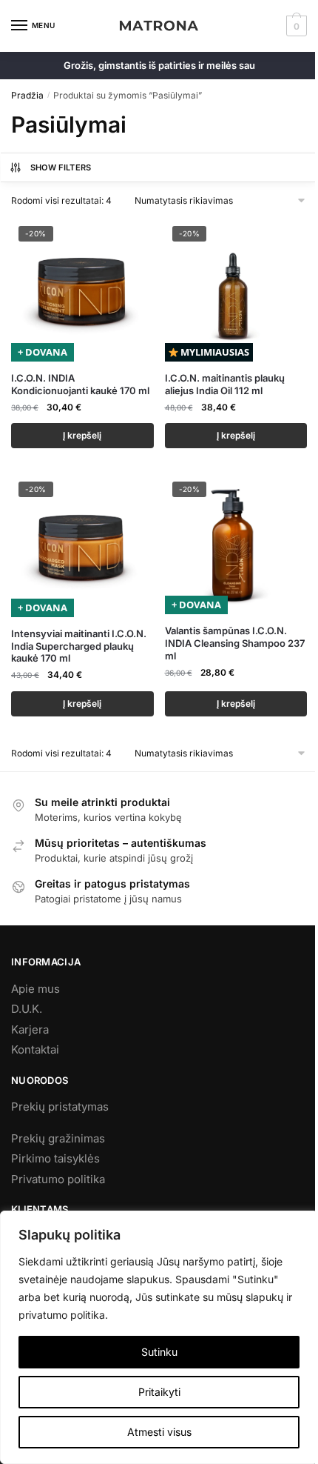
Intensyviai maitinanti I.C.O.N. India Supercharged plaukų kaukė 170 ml (78, 646)
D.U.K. (26, 1009)
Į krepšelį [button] (82, 435)
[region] (159, 1337)
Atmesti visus (159, 1431)
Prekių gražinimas (58, 1138)
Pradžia (27, 95)
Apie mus (35, 989)
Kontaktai (35, 1049)
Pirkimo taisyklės (55, 1158)
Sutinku (159, 1351)
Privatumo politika (58, 1179)
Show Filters (61, 167)
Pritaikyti (159, 1391)
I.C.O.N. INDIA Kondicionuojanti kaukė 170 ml (80, 384)
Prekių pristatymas (60, 1106)
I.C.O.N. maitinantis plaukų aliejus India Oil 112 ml (225, 384)
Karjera (30, 1029)
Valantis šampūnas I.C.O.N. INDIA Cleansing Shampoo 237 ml (235, 643)
